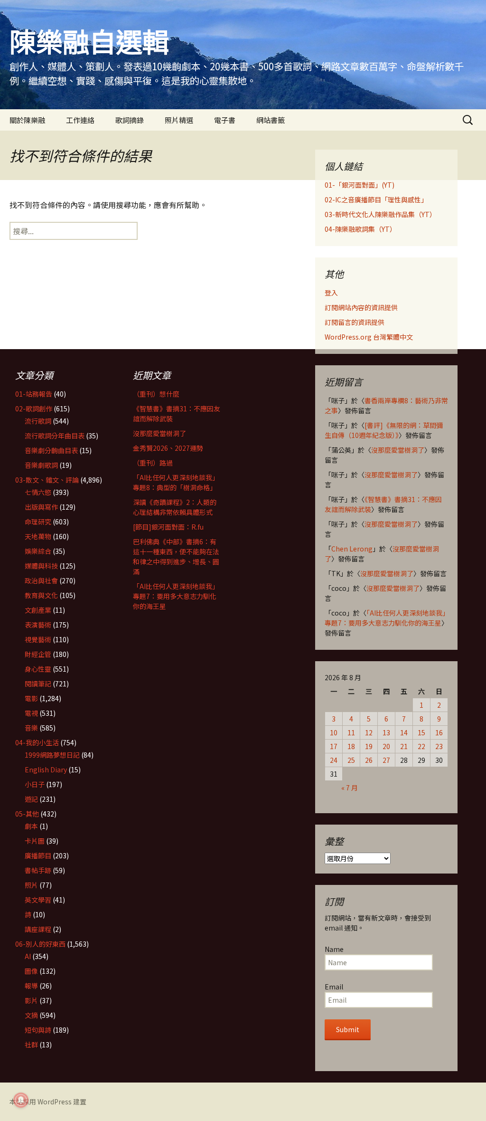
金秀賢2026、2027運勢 (168, 448)
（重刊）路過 (153, 462)
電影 (31, 698)
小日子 (35, 784)
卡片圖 (35, 841)
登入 (331, 292)
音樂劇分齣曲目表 (51, 450)
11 (351, 732)
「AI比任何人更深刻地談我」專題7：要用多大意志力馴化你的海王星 (385, 617)
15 (421, 732)
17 (333, 746)
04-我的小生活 (37, 742)
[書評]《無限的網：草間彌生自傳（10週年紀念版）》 (384, 430)
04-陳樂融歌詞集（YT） (360, 229)
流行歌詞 (38, 421)
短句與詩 (38, 1030)
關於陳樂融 (27, 120)
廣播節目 (38, 855)
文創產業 (38, 610)
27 (386, 760)
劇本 (31, 826)
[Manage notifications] (20, 1100)
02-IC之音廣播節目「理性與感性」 (376, 199)
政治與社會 (41, 580)
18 (351, 746)
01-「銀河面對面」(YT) (359, 185)
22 (421, 746)
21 (404, 746)
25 (351, 760)
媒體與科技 (41, 565)
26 (369, 760)
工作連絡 (80, 120)
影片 (31, 1000)
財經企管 (38, 654)
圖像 (31, 971)
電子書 (224, 120)
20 (386, 746)
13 (386, 732)
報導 (31, 985)
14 (404, 732)
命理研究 (38, 521)
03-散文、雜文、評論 (47, 479)
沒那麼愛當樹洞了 (397, 450)
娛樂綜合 (38, 551)
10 (333, 732)
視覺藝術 (38, 639)
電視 (31, 713)
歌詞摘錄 (129, 120)
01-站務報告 (33, 394)
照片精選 (179, 120)
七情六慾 (38, 492)
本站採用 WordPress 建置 (47, 1101)
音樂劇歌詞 (41, 465)
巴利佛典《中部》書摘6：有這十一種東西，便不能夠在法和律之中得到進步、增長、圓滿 (176, 556)
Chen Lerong (352, 548)
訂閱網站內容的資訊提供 (361, 307)
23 (439, 746)
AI (28, 956)
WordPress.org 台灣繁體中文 (369, 337)
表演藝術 (38, 624)
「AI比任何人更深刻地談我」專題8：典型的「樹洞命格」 (176, 482)
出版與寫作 (41, 507)
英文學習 (38, 899)
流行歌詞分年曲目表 (54, 435)
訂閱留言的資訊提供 (354, 322)
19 (369, 746)
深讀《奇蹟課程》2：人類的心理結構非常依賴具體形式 (174, 507)
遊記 (31, 799)
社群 (31, 1044)
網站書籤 (270, 120)
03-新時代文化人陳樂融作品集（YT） (380, 214)
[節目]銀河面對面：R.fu (168, 527)
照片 (31, 885)
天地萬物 (38, 536)
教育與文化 (41, 595)
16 (439, 732)
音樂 (31, 727)
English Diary (46, 769)
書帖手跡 (38, 870)
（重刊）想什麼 (156, 394)
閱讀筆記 (38, 683)
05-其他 (27, 813)
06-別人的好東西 (40, 944)
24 (333, 760)
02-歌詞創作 (33, 408)
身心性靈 (38, 669)
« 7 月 (349, 787)
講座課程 (38, 929)
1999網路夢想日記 (52, 755)
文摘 (31, 1015)
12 (369, 732)
